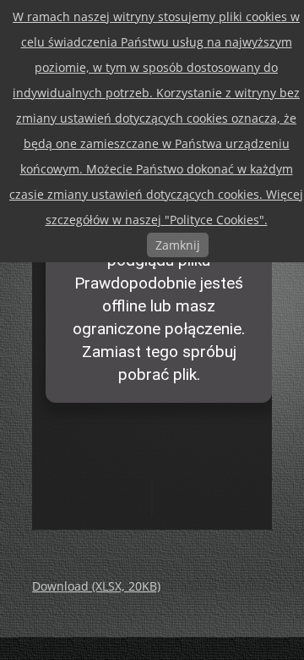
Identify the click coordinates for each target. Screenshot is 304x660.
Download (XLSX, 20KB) (96, 586)
